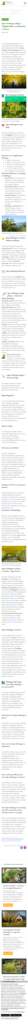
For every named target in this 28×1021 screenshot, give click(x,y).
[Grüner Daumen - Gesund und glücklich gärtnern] (8, 3)
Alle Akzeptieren (5, 1015)
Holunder (13, 622)
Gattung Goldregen (10, 839)
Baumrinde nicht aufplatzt (11, 501)
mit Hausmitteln (19, 533)
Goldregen (19, 841)
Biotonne (14, 214)
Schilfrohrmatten (17, 503)
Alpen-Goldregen (13, 838)
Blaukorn (18, 440)
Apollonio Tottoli (15, 236)
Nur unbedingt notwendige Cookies (10, 1018)
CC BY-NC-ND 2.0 (22, 236)
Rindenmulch (5, 348)
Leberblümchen (10, 600)
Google (18, 1011)
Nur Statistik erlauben (16, 1015)
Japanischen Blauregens (10, 594)
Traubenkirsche (14, 620)
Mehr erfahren (8, 905)
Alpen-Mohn (14, 605)
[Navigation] (25, 3)
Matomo (23, 1011)
